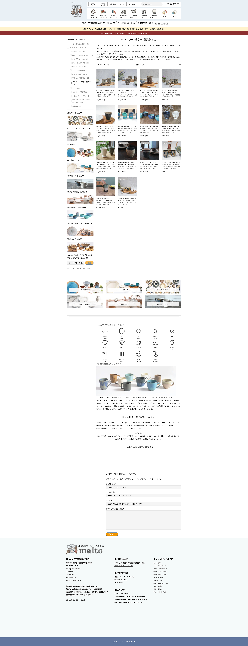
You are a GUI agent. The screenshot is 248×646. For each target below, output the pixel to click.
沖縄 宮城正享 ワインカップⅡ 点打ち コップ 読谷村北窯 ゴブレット (105, 92)
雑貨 (164, 16)
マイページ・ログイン (159, 592)
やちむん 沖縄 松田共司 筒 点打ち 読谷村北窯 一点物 (171, 163)
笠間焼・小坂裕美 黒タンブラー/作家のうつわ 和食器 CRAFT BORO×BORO (149, 163)
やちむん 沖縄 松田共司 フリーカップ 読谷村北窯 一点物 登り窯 (127, 199)
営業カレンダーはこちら (73, 580)
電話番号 (109, 500)
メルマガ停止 (157, 589)
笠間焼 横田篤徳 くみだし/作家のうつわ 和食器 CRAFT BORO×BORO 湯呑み (127, 163)
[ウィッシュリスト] (168, 4)
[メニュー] (178, 4)
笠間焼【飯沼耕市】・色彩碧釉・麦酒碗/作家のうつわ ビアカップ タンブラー (127, 128)
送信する (113, 534)
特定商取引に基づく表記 (160, 583)
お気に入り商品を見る (160, 569)
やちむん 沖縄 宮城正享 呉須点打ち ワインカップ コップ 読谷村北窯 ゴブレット (171, 92)
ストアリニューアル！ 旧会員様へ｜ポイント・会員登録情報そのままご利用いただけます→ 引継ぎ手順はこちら (124, 29)
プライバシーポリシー (78, 268)
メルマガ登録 (157, 586)
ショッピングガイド (159, 566)
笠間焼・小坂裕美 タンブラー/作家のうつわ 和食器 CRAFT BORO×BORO (105, 199)
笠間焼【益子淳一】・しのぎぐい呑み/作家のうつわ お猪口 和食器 (171, 128)
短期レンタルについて (160, 572)
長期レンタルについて (160, 574)
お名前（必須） (110, 484)
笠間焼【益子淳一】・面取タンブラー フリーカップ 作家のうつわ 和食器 (105, 128)
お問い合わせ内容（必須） (114, 509)
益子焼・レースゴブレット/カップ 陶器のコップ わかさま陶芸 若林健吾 (105, 163)
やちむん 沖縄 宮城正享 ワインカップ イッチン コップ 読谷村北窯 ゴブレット (127, 92)
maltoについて (158, 580)
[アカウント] (171, 4)
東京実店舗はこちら (146, 23)
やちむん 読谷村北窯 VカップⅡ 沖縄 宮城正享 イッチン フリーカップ (149, 92)
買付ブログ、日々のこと (127, 23)
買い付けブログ (158, 577)
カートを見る (157, 563)
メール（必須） (110, 492)
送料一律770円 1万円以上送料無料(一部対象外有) (99, 23)
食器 (174, 16)
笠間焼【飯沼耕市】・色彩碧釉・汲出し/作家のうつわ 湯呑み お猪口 (149, 128)
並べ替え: (99, 64)
